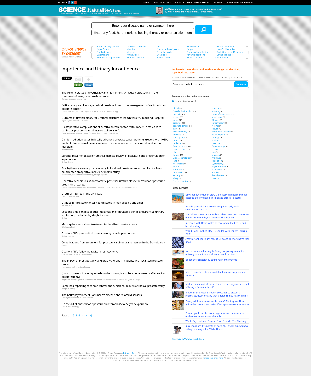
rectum (215, 149)
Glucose (216, 119)
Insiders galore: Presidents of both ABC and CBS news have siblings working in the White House (216, 327)
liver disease (218, 175)
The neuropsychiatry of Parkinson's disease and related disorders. (102, 295)
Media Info (217, 2)
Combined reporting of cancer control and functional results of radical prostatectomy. (113, 286)
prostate (177, 114)
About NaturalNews (161, 2)
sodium (215, 140)
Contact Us (179, 2)
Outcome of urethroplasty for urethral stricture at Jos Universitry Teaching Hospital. (113, 118)
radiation (177, 143)
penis (176, 119)
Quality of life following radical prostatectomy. (90, 251)
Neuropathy (179, 137)
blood (176, 108)
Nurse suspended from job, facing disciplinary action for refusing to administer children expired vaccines (214, 253)
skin (175, 152)
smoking (216, 111)
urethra (215, 108)
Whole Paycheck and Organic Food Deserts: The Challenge (216, 321)
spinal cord (217, 117)
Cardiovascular (180, 146)
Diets (159, 46)
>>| (90, 315)
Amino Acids (133, 54)
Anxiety (176, 175)
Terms (135, 353)
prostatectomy (180, 131)
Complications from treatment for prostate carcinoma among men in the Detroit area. (113, 242)
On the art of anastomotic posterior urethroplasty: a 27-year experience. (105, 304)
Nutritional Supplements (109, 57)
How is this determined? (185, 101)
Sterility (215, 172)
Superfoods (103, 49)
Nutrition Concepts (136, 57)
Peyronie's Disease (221, 131)
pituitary (177, 134)
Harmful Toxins (164, 57)
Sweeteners (103, 54)
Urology (215, 137)
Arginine (216, 157)
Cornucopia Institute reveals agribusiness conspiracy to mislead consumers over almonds (214, 315)
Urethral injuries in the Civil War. (82, 193)
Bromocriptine (218, 134)
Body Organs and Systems (230, 52)
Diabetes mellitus (181, 157)
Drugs (190, 49)
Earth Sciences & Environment (224, 56)
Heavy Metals (193, 46)
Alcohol (215, 125)
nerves (176, 166)
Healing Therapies (226, 46)
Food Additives (104, 52)
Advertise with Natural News (239, 2)
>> (85, 315)
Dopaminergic (218, 146)
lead (175, 160)
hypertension (179, 149)
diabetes (177, 122)
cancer (176, 117)
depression (178, 172)
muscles (216, 154)
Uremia (215, 178)
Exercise (216, 143)
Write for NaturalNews (198, 2)
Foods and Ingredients (108, 46)
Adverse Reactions (196, 54)
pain (175, 128)
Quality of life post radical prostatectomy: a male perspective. (99, 233)
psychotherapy (219, 166)
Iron (214, 152)
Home (146, 2)
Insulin (215, 128)
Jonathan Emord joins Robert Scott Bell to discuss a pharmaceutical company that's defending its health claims (216, 294)
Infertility (177, 169)
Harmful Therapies (226, 49)
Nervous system (181, 181)
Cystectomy (217, 163)
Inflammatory (218, 122)
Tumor (176, 154)
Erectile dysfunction (182, 111)
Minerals (131, 52)
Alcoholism (217, 169)
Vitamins (131, 49)
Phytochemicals (164, 52)
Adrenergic (178, 163)
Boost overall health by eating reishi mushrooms (211, 259)
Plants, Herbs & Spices (168, 49)
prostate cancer (180, 125)
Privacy (126, 353)
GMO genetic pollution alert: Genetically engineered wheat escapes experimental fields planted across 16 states (216, 196)
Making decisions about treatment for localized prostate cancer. (100, 224)
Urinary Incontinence (222, 114)
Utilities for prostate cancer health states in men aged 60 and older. (102, 202)
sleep (176, 178)
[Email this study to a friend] (78, 78)
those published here (213, 358)
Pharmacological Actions (198, 52)
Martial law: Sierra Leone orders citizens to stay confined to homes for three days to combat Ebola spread (217, 216)
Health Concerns (195, 57)
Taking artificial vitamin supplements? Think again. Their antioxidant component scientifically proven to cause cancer (217, 303)
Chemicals (162, 54)
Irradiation (217, 160)
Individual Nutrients (136, 46)
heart (175, 140)
